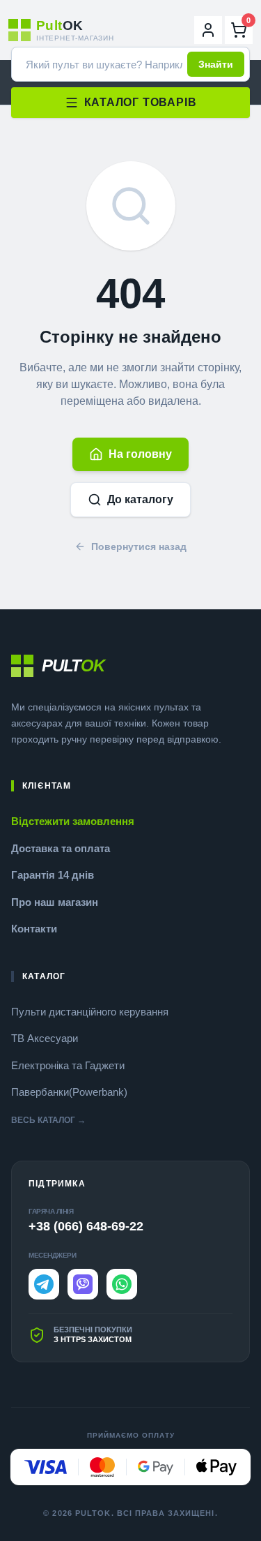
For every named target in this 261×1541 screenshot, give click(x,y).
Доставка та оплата (60, 848)
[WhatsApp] (121, 1284)
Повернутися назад (139, 546)
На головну (140, 454)
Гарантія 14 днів (52, 875)
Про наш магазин (54, 902)
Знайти (215, 64)
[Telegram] (44, 1284)
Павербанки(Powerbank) (69, 1092)
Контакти (34, 929)
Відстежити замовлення (72, 821)
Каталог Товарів (140, 102)
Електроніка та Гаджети (68, 1065)
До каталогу (140, 499)
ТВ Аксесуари (44, 1038)
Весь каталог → (48, 1120)
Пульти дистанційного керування (89, 1012)
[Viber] (83, 1284)
